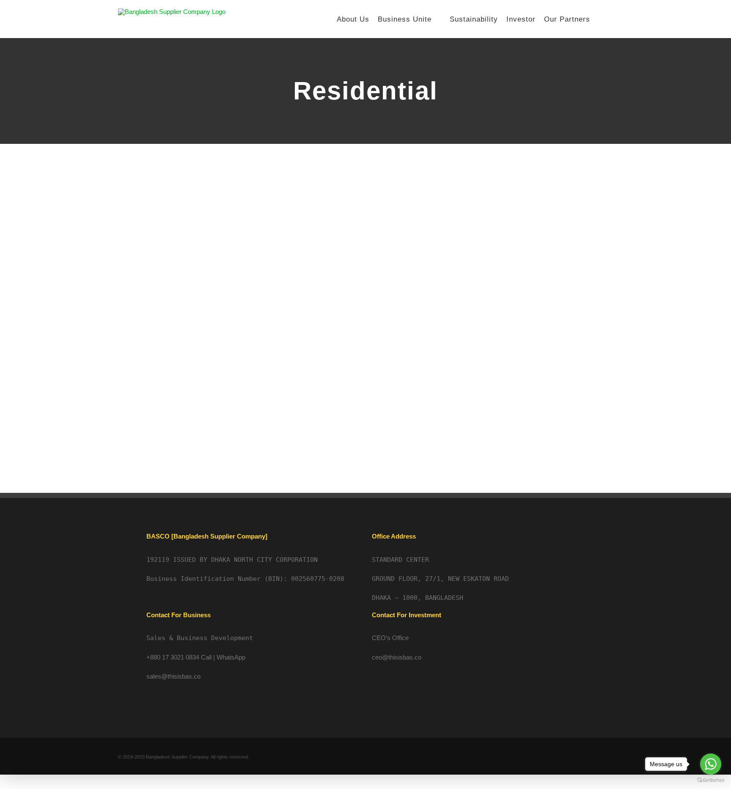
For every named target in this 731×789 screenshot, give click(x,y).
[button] (602, 19)
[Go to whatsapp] (710, 764)
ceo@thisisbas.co (396, 657)
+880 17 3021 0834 (172, 657)
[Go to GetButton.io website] (710, 780)
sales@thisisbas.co (173, 676)
